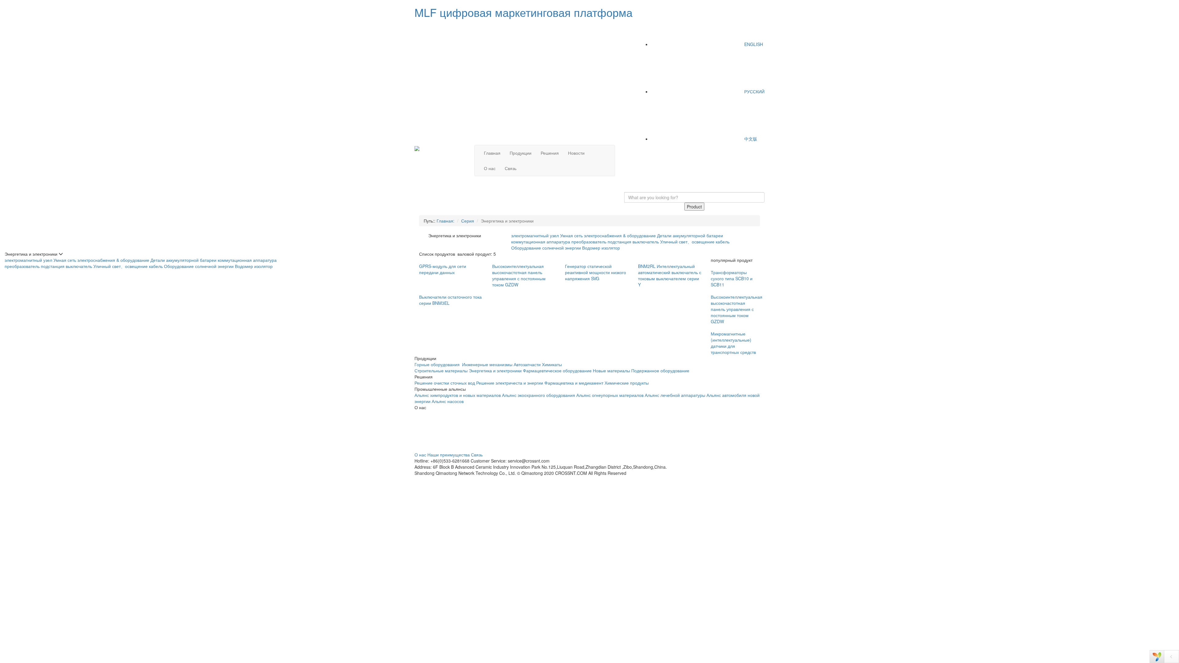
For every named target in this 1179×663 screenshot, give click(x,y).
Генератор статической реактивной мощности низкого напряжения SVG (595, 272)
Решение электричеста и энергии (510, 383)
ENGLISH (753, 44)
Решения (550, 153)
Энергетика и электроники (495, 370)
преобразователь (588, 241)
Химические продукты (627, 383)
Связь (510, 168)
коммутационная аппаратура (540, 241)
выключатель (645, 241)
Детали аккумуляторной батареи (690, 235)
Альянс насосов (448, 401)
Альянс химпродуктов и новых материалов (457, 395)
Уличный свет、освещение (687, 241)
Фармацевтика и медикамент (573, 383)
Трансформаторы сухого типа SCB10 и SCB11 (732, 278)
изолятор (610, 248)
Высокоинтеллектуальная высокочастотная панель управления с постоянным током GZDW (519, 275)
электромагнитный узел (535, 235)
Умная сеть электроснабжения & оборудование (608, 235)
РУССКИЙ (754, 91)
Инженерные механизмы (487, 364)
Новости (576, 153)
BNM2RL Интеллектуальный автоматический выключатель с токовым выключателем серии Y (669, 275)
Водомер (591, 248)
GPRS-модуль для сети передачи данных (442, 269)
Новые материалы (611, 370)
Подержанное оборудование (660, 370)
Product (694, 207)
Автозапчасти (527, 364)
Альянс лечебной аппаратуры (675, 395)
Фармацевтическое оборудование (557, 370)
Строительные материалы (441, 370)
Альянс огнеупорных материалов (610, 395)
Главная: (445, 221)
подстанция (619, 241)
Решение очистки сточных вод (444, 383)
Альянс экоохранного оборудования (538, 395)
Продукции (520, 153)
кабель (723, 241)
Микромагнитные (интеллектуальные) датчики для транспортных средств (733, 343)
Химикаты (552, 364)
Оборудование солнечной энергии (546, 248)
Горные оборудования (437, 364)
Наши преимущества (448, 455)
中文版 (750, 139)
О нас (490, 168)
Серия (467, 221)
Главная (492, 153)
